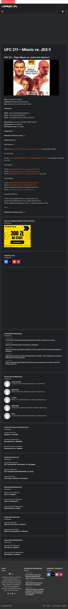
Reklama (64, 606)
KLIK (23, 135)
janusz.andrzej (16, 381)
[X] (10, 594)
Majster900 (15, 389)
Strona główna (56, 606)
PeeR (13, 413)
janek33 (14, 397)
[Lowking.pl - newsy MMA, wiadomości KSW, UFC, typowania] (9, 6)
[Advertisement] (34, 28)
